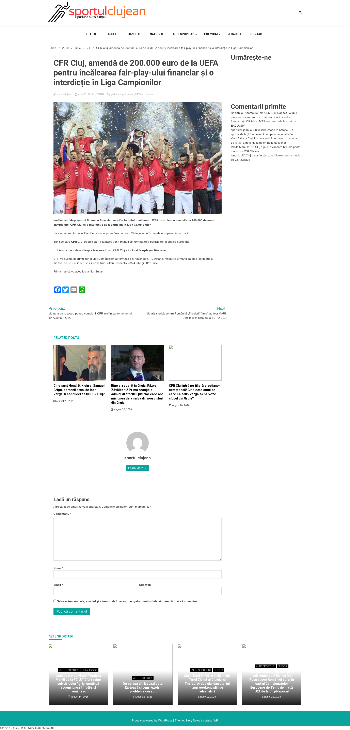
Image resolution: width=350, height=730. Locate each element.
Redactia (234, 34)
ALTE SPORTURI (183, 34)
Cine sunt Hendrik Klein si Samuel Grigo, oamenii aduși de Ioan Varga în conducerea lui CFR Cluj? (79, 390)
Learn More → (137, 467)
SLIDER (218, 670)
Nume (58, 568)
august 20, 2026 (65, 401)
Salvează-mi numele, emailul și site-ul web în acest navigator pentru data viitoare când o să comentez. (127, 601)
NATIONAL (157, 34)
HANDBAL (134, 34)
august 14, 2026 (79, 696)
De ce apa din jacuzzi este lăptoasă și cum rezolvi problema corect (143, 687)
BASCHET (112, 34)
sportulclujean (64, 94)
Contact (257, 34)
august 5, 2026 (143, 696)
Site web (145, 584)
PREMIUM (211, 34)
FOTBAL (91, 34)
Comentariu (62, 513)
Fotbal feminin (89, 670)
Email (58, 584)
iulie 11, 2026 (208, 696)
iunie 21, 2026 (273, 696)
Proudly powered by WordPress (152, 720)
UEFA (138, 94)
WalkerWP (211, 720)
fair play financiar (124, 94)
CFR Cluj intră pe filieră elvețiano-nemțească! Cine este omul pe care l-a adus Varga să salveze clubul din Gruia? (194, 392)
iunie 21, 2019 (85, 94)
